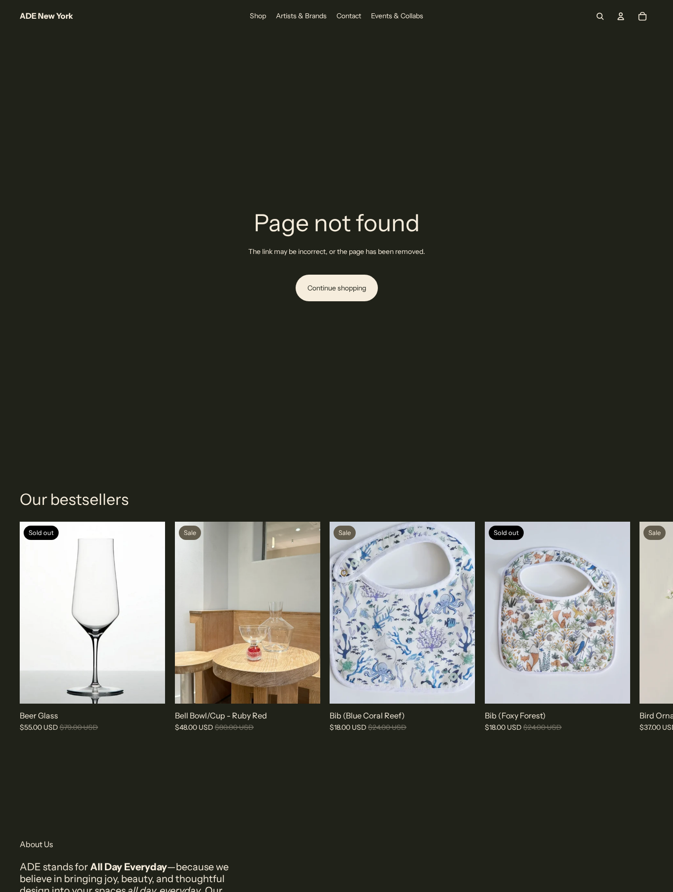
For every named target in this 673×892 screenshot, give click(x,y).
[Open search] (600, 16)
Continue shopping (336, 288)
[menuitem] (258, 16)
